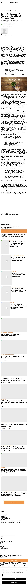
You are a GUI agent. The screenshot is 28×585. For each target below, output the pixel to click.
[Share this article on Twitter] (9, 37)
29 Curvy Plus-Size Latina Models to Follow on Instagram (19, 274)
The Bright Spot (4, 548)
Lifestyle (3, 399)
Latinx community (15, 214)
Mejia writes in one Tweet (19, 102)
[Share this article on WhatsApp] (2, 37)
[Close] (25, 570)
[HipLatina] (14, 2)
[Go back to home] (11, 527)
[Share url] (2, 44)
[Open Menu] (1, 2)
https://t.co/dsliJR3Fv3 (9, 144)
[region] (14, 576)
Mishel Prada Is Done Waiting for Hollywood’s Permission (11, 334)
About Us (3, 515)
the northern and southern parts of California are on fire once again (13, 46)
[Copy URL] (4, 41)
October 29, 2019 (8, 147)
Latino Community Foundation (14, 152)
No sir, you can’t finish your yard (9, 131)
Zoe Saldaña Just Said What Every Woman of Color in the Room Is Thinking (13, 379)
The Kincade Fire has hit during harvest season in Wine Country (13, 160)
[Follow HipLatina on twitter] (4, 551)
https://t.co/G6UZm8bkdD (10, 73)
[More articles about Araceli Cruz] (4, 28)
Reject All (14, 578)
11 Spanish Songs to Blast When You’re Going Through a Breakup (18, 290)
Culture (14, 271)
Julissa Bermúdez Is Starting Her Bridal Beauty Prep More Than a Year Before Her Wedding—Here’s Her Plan (13, 470)
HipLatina (3, 10)
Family (1, 547)
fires (10, 214)
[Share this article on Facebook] (6, 37)
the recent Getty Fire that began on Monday (11, 55)
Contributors (4, 519)
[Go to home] (14, 508)
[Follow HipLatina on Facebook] (1, 551)
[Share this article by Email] (12, 37)
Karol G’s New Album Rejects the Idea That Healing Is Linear (14, 425)
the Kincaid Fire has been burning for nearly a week (14, 52)
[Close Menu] (1, 534)
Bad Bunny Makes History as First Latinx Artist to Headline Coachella (18, 259)
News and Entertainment (11, 10)
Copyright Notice (5, 518)
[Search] (26, 2)
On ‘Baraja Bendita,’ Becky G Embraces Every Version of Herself (12, 357)
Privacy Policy (4, 517)
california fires (4, 214)
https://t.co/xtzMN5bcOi (15, 176)
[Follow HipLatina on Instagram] (7, 551)
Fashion (2, 545)
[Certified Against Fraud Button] (6, 523)
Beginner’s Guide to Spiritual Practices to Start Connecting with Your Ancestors (18, 306)
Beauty (11, 240)
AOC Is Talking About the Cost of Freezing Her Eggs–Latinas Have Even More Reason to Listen (14, 402)
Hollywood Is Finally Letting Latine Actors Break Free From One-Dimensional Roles (13, 447)
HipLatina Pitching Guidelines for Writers (11, 521)
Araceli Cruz (6, 35)
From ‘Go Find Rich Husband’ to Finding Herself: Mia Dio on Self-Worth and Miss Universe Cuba (17, 244)
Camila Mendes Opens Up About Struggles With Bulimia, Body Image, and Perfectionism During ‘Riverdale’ (14, 494)
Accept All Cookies (14, 582)
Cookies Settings (14, 575)
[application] (14, 84)
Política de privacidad (6, 234)
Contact (3, 516)
